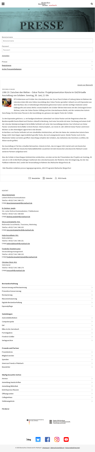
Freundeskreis (7, 352)
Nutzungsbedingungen (72, 448)
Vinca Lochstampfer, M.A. (11, 222)
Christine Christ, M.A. (9, 262)
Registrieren (6, 65)
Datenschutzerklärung (57, 448)
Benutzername (7, 37)
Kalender (49, 178)
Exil (3, 325)
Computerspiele (8, 321)
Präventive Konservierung (11, 291)
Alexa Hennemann (8, 195)
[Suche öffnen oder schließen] (92, 4)
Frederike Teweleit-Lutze (11, 249)
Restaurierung (7, 295)
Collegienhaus (7, 397)
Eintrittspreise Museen (10, 390)
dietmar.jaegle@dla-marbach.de (18, 216)
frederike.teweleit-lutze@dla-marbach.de (22, 257)
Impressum (46, 448)
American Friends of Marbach (12, 363)
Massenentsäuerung (9, 299)
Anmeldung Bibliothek (10, 386)
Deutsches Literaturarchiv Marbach (47, 4)
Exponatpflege (7, 306)
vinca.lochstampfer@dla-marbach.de (20, 230)
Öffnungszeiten (7, 394)
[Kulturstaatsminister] (35, 422)
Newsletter (36, 178)
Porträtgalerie (7, 333)
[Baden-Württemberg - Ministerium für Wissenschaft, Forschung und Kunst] (59, 422)
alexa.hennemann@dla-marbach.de (19, 203)
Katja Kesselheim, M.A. (10, 235)
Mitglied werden (8, 356)
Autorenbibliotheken (9, 318)
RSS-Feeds (62, 178)
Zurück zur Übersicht (85, 85)
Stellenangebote (8, 401)
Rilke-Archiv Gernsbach (10, 329)
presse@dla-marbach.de (16, 270)
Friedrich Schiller (8, 336)
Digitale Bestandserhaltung (12, 302)
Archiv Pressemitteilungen (11, 69)
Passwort (5, 46)
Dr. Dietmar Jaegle (8, 208)
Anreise (5, 378)
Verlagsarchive (7, 340)
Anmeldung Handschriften (11, 382)
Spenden (5, 359)
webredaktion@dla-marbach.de (18, 243)
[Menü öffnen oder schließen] (3, 4)
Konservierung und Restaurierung (14, 287)
